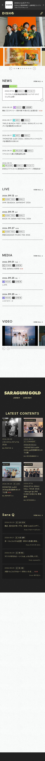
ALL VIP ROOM (29, 500)
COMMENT (29, 442)
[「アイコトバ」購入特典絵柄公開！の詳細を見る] (22, 152)
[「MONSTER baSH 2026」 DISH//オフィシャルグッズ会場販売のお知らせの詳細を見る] (22, 138)
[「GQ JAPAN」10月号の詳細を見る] (22, 265)
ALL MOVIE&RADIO (30, 456)
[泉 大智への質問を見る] (22, 572)
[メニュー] (41, 13)
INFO (16, 120)
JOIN (15, 398)
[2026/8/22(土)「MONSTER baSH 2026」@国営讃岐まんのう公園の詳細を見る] (33, 436)
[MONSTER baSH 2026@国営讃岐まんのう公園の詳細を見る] (11, 478)
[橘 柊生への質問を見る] (22, 556)
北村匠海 (17, 265)
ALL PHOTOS (6, 448)
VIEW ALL (37, 81)
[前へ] (10, 68)
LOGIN (26, 398)
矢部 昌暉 (20, 538)
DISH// (19, 91)
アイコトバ (29, 91)
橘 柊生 (19, 553)
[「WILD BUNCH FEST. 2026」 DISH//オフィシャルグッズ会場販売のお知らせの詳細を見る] (22, 123)
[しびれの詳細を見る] (22, 282)
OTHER (7, 265)
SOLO (17, 107)
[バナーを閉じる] (2, 5)
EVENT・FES (8, 199)
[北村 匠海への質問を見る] (22, 526)
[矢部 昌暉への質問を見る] (22, 541)
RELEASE (13, 86)
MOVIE (6, 282)
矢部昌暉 (27, 107)
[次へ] (34, 68)
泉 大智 (19, 568)
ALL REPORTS (7, 496)
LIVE (17, 484)
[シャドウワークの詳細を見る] (22, 298)
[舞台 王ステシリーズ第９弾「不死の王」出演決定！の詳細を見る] (22, 109)
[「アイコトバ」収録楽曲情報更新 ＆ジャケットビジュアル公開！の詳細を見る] (22, 94)
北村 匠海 (20, 522)
